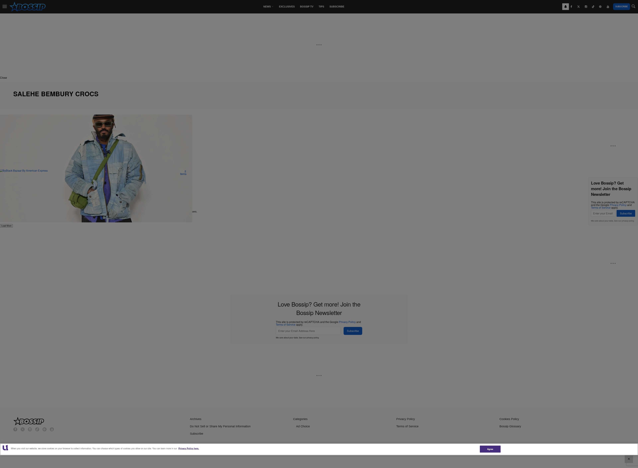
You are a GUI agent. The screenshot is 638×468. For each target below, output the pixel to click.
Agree (490, 449)
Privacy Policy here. (188, 448)
